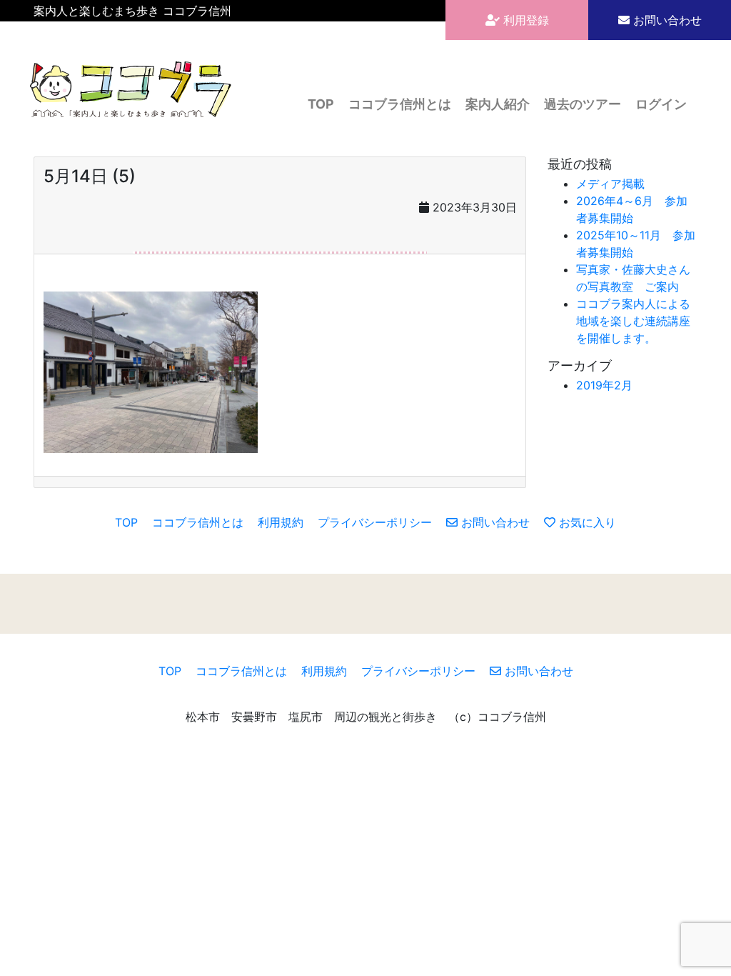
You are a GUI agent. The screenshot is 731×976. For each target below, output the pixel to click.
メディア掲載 (610, 183)
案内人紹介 (497, 103)
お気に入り (585, 522)
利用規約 (280, 522)
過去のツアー (582, 103)
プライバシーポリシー (375, 522)
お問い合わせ (666, 20)
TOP (321, 103)
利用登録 (524, 20)
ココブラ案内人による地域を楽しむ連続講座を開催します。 (633, 321)
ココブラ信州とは (399, 103)
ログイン (661, 103)
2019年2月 (604, 385)
